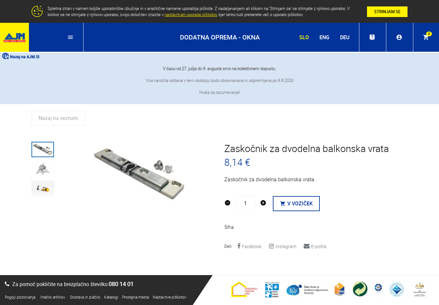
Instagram (285, 246)
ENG (324, 37)
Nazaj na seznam (58, 117)
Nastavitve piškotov (169, 297)
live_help (372, 37)
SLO (304, 37)
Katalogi (111, 297)
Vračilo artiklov (52, 297)
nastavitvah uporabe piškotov (191, 14)
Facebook (252, 246)
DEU (344, 37)
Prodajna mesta (135, 297)
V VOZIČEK (296, 203)
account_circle (399, 37)
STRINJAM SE (387, 11)
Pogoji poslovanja (20, 297)
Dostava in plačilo (85, 297)
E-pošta (319, 246)
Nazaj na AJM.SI (24, 56)
